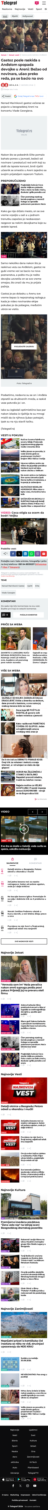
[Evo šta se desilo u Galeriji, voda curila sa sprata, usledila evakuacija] (24, 829)
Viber (5, 567)
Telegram (14, 567)
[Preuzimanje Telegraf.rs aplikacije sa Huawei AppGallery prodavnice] (40, 1479)
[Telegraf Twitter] (20, 1485)
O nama (5, 1495)
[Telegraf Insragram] (27, 1485)
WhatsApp (41, 564)
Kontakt (33, 1500)
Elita (37, 586)
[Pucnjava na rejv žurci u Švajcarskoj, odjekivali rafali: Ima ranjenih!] (10, 1143)
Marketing (14, 1495)
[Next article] (46, 755)
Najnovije (12, 952)
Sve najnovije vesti (24, 941)
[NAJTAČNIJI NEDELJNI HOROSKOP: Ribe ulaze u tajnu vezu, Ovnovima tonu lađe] (10, 491)
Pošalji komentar (28, 615)
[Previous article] (2, 755)
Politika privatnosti (20, 1500)
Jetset (4, 55)
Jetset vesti (14, 55)
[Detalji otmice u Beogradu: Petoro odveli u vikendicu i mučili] (24, 1090)
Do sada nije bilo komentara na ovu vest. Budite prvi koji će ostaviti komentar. (20, 607)
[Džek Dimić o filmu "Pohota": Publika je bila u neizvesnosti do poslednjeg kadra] (10, 1294)
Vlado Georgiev (8, 593)
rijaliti (29, 586)
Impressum (25, 1495)
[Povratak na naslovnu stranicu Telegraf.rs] (9, 3)
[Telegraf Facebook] (13, 1485)
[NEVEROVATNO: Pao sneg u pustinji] (10, 1380)
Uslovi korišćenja (7, 576)
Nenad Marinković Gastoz (13, 586)
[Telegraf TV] (34, 1485)
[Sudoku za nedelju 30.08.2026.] (10, 1364)
